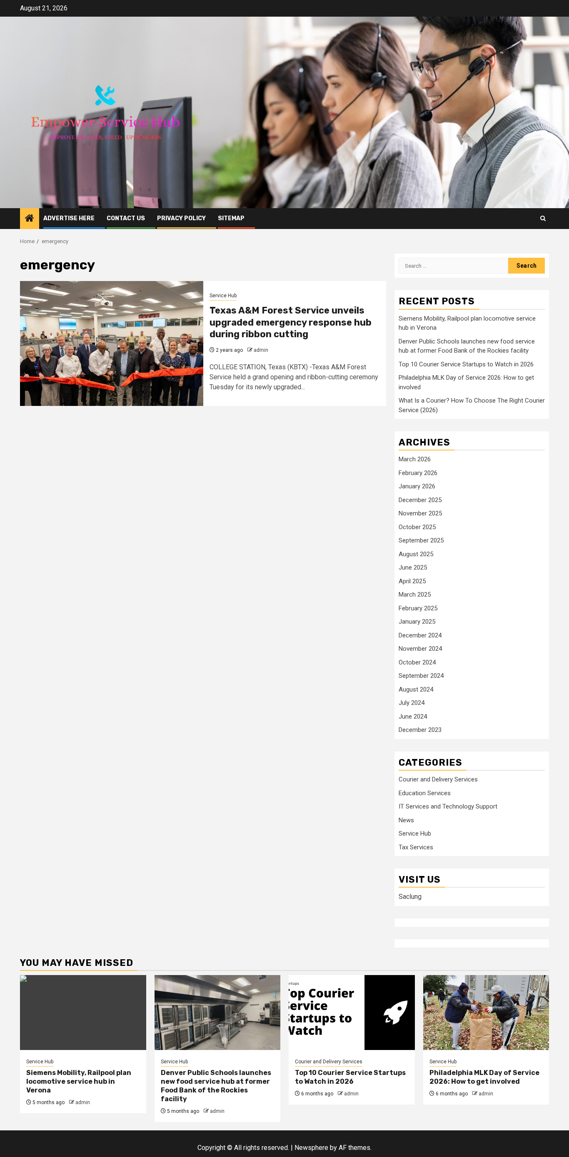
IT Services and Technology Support (448, 806)
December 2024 (420, 635)
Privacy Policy (181, 218)
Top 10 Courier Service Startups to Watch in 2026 (466, 364)
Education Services (425, 793)
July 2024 (411, 703)
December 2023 (420, 730)
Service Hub (223, 296)
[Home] (29, 219)
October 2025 (417, 527)
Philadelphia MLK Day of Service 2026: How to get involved (484, 1077)
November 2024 (420, 648)
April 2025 (412, 581)
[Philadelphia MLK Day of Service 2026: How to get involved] (486, 1012)
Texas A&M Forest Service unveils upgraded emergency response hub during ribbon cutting (291, 322)
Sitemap (231, 218)
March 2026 (415, 459)
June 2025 (413, 567)
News (406, 820)
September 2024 (421, 675)
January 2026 (417, 486)
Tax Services (416, 847)
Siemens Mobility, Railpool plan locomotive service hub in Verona (78, 1081)
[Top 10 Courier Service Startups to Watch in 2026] (352, 1012)
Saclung (410, 897)
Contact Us (126, 218)
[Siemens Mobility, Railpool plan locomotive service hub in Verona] (83, 1012)
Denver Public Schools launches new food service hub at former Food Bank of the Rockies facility (216, 1085)
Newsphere (311, 1148)
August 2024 (416, 689)
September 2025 (421, 540)
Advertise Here (69, 218)
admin (261, 350)
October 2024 (417, 662)
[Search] (543, 218)
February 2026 (418, 473)
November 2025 (420, 513)
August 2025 (416, 554)
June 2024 (413, 716)
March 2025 (415, 594)
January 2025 (417, 621)
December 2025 (420, 500)
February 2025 (418, 608)
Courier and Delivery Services (438, 779)
